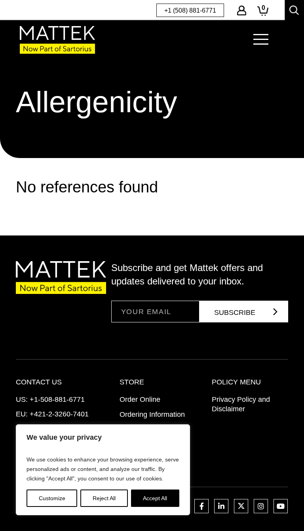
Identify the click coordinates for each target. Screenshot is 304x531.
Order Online (140, 399)
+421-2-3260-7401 (59, 414)
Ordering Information (152, 414)
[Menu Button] (260, 39)
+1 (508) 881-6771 (190, 10)
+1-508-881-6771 (57, 399)
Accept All (155, 498)
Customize (52, 498)
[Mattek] (57, 39)
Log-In (242, 10)
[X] (241, 506)
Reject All (104, 498)
